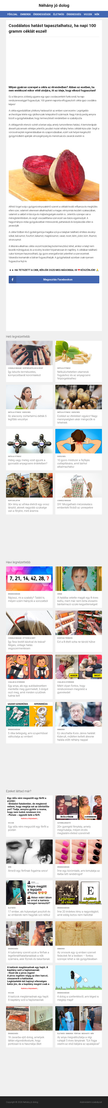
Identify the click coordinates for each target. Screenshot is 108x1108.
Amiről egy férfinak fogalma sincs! (28, 870)
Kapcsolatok (14, 501)
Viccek (88, 14)
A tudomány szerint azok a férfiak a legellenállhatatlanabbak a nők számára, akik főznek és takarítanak (29, 956)
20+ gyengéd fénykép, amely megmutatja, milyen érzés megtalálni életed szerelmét (74, 830)
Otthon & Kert (29, 638)
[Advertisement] (54, 59)
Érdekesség (74, 14)
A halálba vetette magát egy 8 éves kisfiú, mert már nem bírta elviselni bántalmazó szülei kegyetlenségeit (77, 601)
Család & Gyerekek (16, 682)
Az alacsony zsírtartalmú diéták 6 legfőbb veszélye (27, 417)
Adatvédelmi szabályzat (91, 1102)
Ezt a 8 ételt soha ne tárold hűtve (76, 641)
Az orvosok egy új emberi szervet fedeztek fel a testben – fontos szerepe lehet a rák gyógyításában (77, 956)
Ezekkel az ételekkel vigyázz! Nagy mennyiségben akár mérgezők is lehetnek (77, 419)
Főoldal (12, 14)
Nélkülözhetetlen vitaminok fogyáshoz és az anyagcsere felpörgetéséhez (73, 375)
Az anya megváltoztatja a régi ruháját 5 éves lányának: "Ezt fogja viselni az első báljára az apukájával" (78, 1040)
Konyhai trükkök (65, 638)
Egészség (26, 412)
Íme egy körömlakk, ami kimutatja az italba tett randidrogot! (78, 872)
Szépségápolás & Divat (33, 368)
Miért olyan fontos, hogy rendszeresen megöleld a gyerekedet (72, 689)
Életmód (58, 14)
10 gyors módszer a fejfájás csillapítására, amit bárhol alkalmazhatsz (73, 463)
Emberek (25, 14)
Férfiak (77, 1033)
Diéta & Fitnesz (64, 368)
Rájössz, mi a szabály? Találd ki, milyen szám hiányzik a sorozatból (28, 599)
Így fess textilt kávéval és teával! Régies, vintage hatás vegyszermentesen (26, 645)
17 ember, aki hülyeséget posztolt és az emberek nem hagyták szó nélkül (29, 913)
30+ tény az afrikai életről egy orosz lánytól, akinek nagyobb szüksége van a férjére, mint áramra (28, 507)
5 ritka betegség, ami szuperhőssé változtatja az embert (28, 735)
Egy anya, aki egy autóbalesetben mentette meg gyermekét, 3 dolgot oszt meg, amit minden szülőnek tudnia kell (28, 690)
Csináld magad (15, 368)
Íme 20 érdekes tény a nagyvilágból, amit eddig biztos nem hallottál (78, 913)
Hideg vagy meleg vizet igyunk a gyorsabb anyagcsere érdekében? (27, 462)
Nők (97, 14)
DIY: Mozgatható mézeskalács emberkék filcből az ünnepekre (75, 506)
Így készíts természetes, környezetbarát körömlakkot (24, 373)
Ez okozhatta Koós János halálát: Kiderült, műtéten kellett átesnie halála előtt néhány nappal (76, 736)
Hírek (59, 594)
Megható (86, 1033)
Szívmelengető (64, 823)
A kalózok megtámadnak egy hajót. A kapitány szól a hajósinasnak (28, 998)
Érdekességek (42, 14)
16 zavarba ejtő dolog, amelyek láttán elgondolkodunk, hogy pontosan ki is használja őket (26, 1040)
